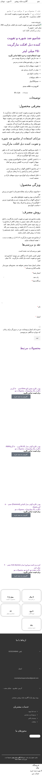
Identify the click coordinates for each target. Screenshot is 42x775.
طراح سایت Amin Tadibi (21, 759)
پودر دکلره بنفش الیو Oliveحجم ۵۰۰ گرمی (25, 388)
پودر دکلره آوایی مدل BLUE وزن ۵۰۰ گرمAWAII (23, 446)
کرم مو (26, 570)
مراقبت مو (18, 11)
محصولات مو (29, 11)
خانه (38, 11)
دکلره (38, 391)
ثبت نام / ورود (32, 711)
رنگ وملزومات (30, 391)
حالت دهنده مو (35, 570)
